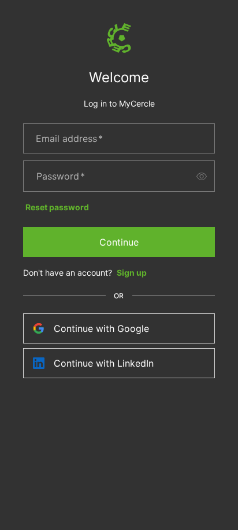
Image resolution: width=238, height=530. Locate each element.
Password (60, 176)
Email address (69, 138)
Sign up (132, 272)
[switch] (201, 176)
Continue (119, 242)
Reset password (57, 207)
